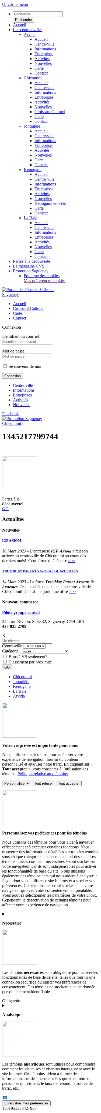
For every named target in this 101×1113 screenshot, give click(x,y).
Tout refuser (43, 783)
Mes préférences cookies (44, 280)
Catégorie (10, 651)
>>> (71, 560)
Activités (20, 400)
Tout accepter (68, 783)
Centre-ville (23, 385)
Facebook (10, 413)
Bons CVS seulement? (28, 656)
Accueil (19, 303)
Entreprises (22, 395)
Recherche (23, 20)
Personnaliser (16, 783)
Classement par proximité (30, 662)
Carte (17, 313)
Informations (23, 390)
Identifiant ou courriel (20, 336)
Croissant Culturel (28, 308)
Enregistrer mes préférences (26, 1103)
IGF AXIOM (11, 541)
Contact (19, 318)
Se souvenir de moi (24, 366)
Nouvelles (21, 404)
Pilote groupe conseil (21, 612)
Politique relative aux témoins (43, 773)
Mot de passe (13, 351)
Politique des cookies (42, 275)
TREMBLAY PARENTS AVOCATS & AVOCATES (40, 571)
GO (5, 508)
